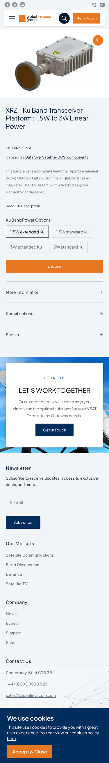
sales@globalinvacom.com (31, 695)
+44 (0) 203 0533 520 (26, 684)
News (11, 613)
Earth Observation (22, 564)
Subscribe (23, 522)
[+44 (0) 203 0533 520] (94, 5)
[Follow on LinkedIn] (22, 5)
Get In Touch (86, 18)
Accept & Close (29, 751)
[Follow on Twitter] (14, 5)
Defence (14, 574)
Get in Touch (54, 429)
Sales (11, 642)
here (11, 738)
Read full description (23, 206)
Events (12, 623)
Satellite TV (17, 584)
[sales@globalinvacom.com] (102, 5)
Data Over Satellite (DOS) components (56, 157)
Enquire (54, 266)
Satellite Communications (30, 555)
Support (13, 633)
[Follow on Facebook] (7, 5)
